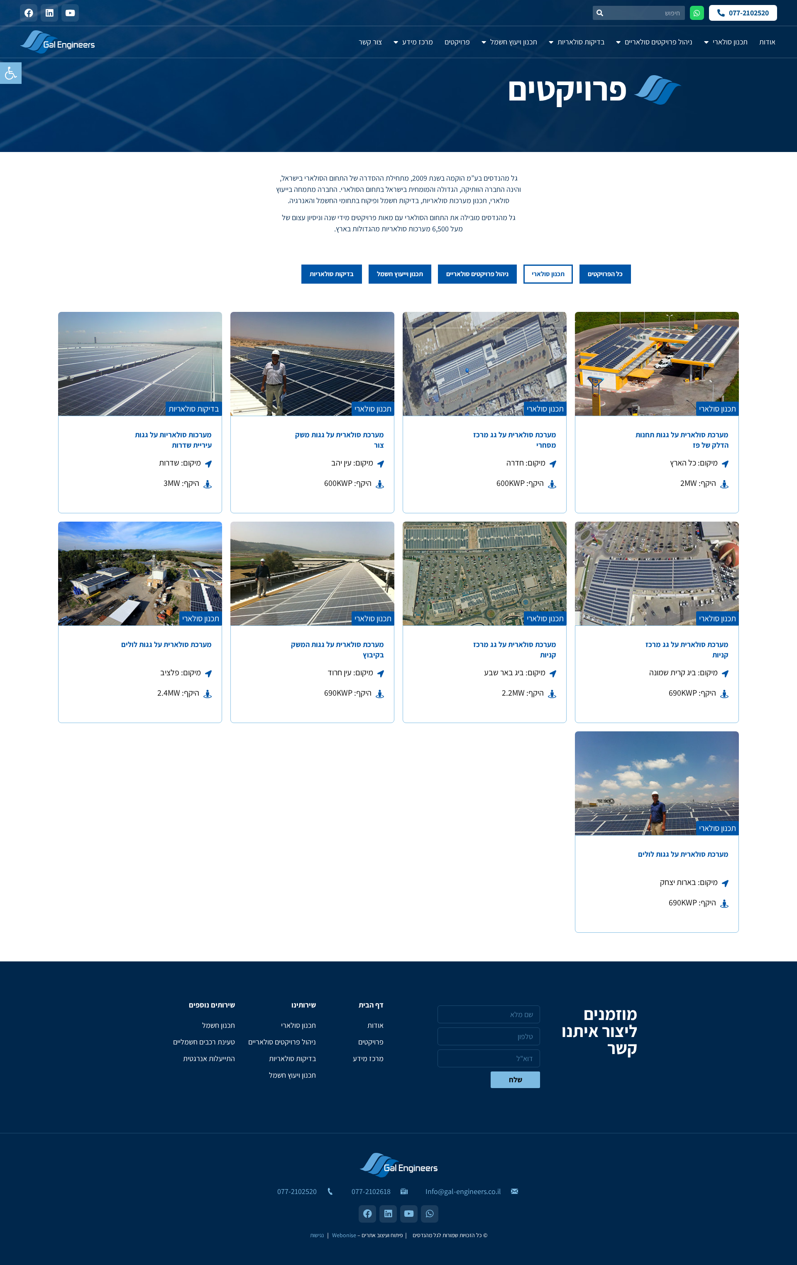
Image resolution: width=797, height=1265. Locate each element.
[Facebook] (28, 13)
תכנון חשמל (218, 1025)
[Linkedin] (49, 13)
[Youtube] (70, 13)
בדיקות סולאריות (332, 274)
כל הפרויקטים (605, 274)
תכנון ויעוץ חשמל (292, 1075)
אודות (375, 1025)
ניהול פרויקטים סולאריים (477, 274)
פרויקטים (371, 1042)
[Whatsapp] (697, 13)
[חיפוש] (600, 13)
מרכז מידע (368, 1058)
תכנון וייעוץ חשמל (400, 274)
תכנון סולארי (548, 274)
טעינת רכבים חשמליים (204, 1042)
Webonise (344, 1235)
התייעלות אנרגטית (209, 1058)
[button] (11, 73)
